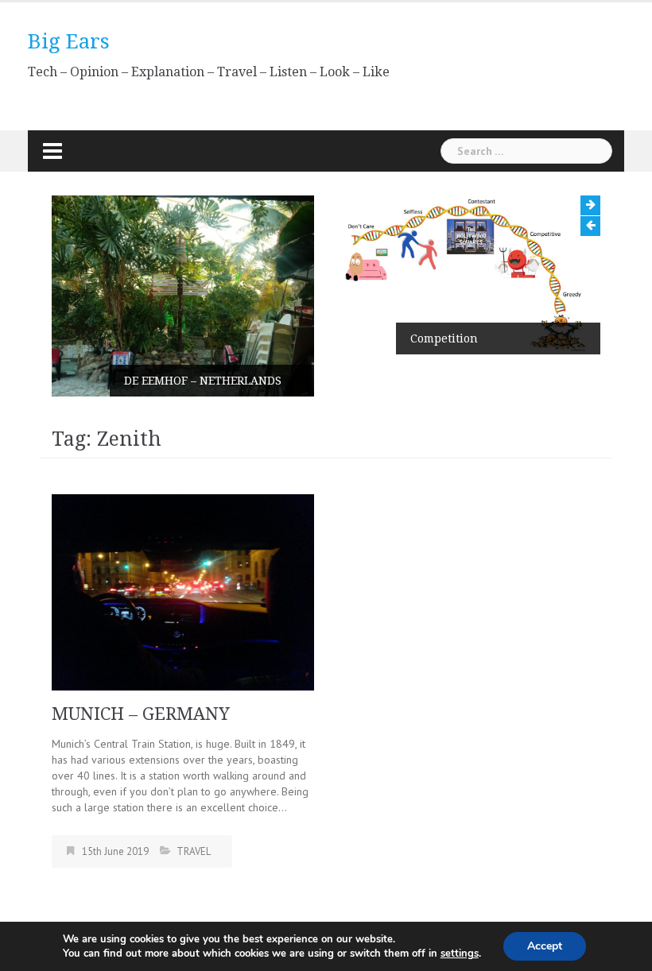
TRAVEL (194, 851)
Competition (444, 338)
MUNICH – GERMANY (141, 714)
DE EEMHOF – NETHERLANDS (202, 380)
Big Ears (69, 41)
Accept (544, 946)
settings (459, 953)
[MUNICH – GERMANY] (183, 591)
